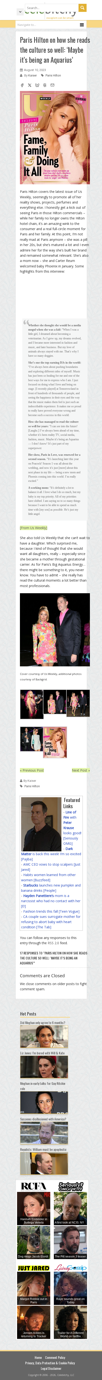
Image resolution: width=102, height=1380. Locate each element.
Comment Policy (55, 1357)
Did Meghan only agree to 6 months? (42, 1022)
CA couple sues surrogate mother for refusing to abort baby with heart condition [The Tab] (50, 921)
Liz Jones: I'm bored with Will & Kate (42, 1052)
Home (38, 1357)
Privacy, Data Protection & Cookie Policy (50, 1362)
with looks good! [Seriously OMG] (72, 828)
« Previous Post (32, 770)
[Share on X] (30, 85)
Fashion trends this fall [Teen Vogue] (51, 911)
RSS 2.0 (53, 943)
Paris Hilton (53, 75)
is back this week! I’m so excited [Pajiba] (51, 853)
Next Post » (81, 770)
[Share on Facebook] (22, 85)
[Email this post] (52, 86)
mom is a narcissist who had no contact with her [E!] (50, 900)
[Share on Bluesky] (37, 85)
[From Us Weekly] (33, 528)
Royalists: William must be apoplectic (43, 1149)
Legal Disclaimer (51, 1368)
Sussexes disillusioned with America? (43, 1118)
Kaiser (32, 75)
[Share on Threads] (45, 85)
